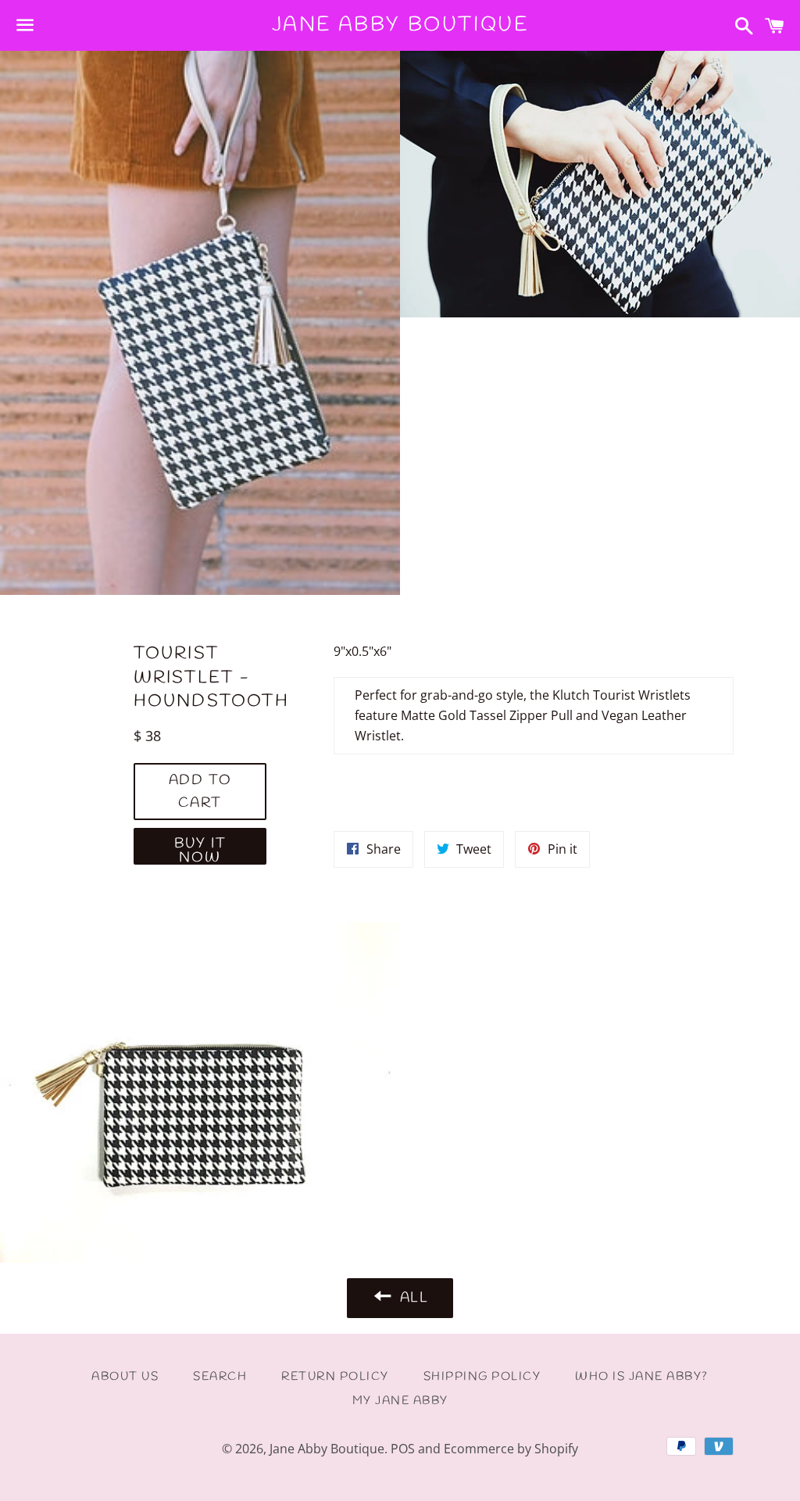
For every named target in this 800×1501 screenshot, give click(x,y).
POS (403, 1448)
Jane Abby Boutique (400, 25)
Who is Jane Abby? (642, 1377)
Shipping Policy (482, 1377)
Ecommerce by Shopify (511, 1448)
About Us (125, 1377)
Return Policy (335, 1377)
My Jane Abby (400, 1401)
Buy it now (200, 849)
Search (220, 1377)
